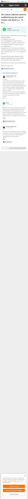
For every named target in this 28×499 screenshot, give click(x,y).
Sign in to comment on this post (17, 148)
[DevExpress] (5, 1)
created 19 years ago (13, 30)
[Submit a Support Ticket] (25, 9)
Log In (22, 1)
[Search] (25, 5)
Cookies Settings (13, 494)
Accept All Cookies (14, 486)
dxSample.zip (8, 142)
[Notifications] (26, 1)
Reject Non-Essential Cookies (14, 490)
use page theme (12, 95)
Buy (18, 1)
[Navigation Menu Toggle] (2, 5)
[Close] (25, 475)
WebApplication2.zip (8, 68)
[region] (14, 486)
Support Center (14, 5)
